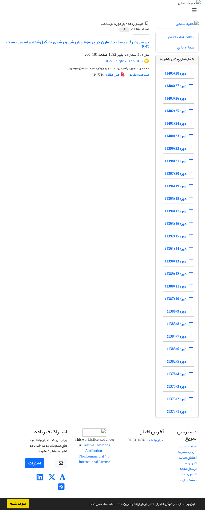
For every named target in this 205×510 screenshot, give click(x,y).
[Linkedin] (40, 478)
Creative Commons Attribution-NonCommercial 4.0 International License (94, 454)
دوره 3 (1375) (177, 386)
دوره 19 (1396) (176, 186)
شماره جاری (185, 47)
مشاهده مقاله (139, 74)
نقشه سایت (188, 479)
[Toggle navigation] (104, 10)
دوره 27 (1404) (176, 86)
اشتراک (34, 463)
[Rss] (61, 488)
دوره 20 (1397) (176, 173)
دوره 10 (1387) (176, 298)
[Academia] (62, 478)
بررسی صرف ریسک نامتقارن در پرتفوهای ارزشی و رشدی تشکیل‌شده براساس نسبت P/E (77, 44)
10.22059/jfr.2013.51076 (123, 61)
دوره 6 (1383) (177, 349)
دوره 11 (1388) (176, 286)
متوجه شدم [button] (18, 503)
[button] (87, 504)
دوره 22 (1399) (176, 148)
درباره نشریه (187, 451)
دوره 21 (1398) (176, 161)
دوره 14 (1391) (176, 248)
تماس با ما (189, 474)
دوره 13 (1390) (176, 261)
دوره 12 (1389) (176, 273)
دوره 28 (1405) (176, 73)
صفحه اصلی (188, 446)
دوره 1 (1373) (177, 411)
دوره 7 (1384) (177, 336)
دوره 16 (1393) (176, 223)
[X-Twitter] (52, 478)
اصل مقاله (106, 74)
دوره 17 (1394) (176, 211)
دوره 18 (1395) (176, 198)
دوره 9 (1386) (177, 311)
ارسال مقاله (188, 468)
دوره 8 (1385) (177, 323)
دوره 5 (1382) (177, 361)
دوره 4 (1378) (177, 374)
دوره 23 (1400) (176, 136)
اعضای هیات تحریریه (187, 460)
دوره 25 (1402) (176, 111)
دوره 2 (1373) (177, 399)
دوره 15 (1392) (176, 236)
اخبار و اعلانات (154, 439)
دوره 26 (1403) (176, 98)
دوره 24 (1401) (176, 123)
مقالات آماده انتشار (180, 37)
